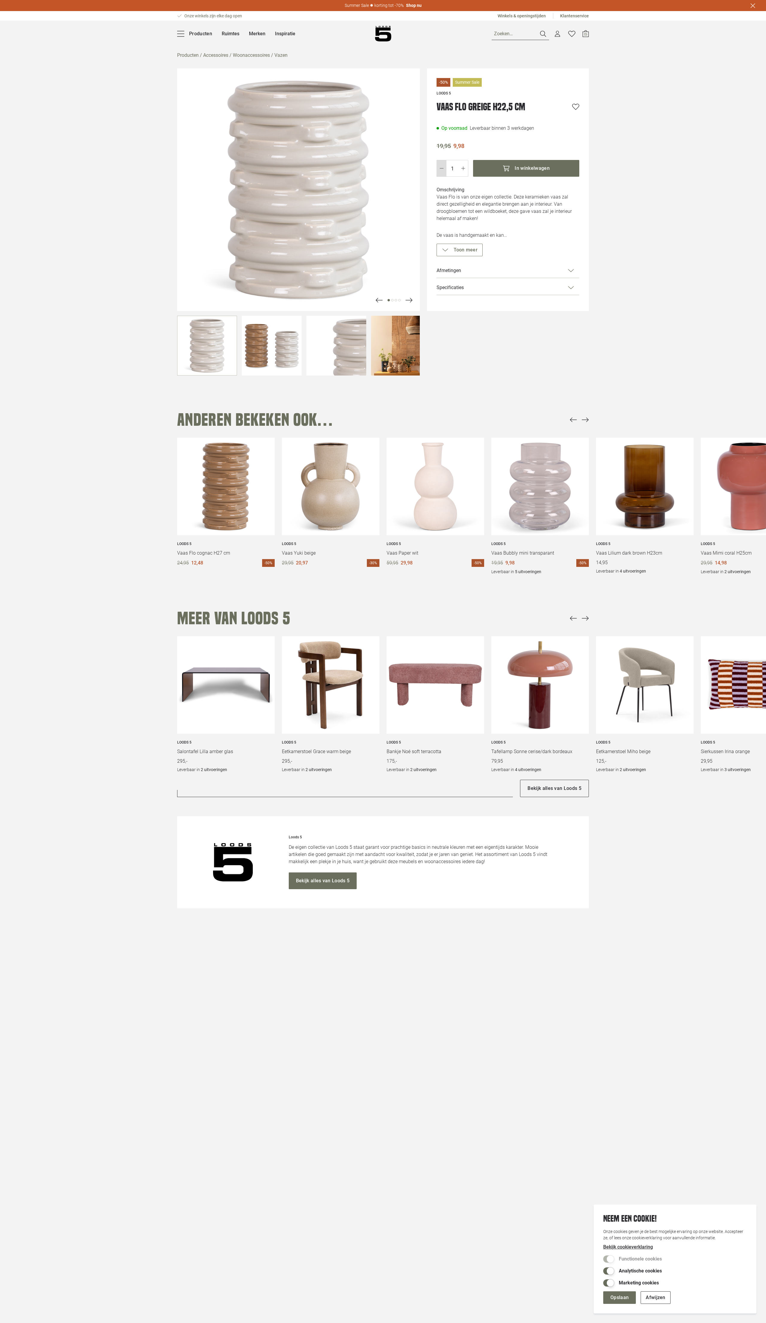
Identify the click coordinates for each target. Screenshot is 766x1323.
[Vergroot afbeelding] (298, 189)
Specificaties (450, 287)
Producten (188, 55)
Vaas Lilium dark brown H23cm (629, 553)
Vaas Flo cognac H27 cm (203, 553)
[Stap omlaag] (441, 168)
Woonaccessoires (251, 55)
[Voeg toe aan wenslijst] (575, 106)
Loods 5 (184, 544)
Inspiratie (285, 33)
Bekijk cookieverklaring (628, 1247)
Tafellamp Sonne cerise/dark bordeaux (531, 751)
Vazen (281, 55)
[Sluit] (752, 5)
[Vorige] (573, 420)
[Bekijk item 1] (392, 300)
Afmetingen (449, 270)
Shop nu (414, 5)
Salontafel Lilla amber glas (205, 751)
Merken (257, 33)
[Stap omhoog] (463, 168)
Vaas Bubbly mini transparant (522, 553)
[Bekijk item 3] (399, 300)
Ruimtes (230, 33)
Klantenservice (574, 15)
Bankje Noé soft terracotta (414, 751)
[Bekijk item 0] (388, 300)
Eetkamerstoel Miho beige (623, 751)
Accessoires (215, 55)
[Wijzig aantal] (452, 168)
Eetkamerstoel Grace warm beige (316, 751)
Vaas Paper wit (402, 553)
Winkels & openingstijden (522, 15)
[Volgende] (379, 300)
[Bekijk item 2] (396, 300)
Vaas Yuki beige (299, 553)
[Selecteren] (207, 346)
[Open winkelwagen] (585, 34)
